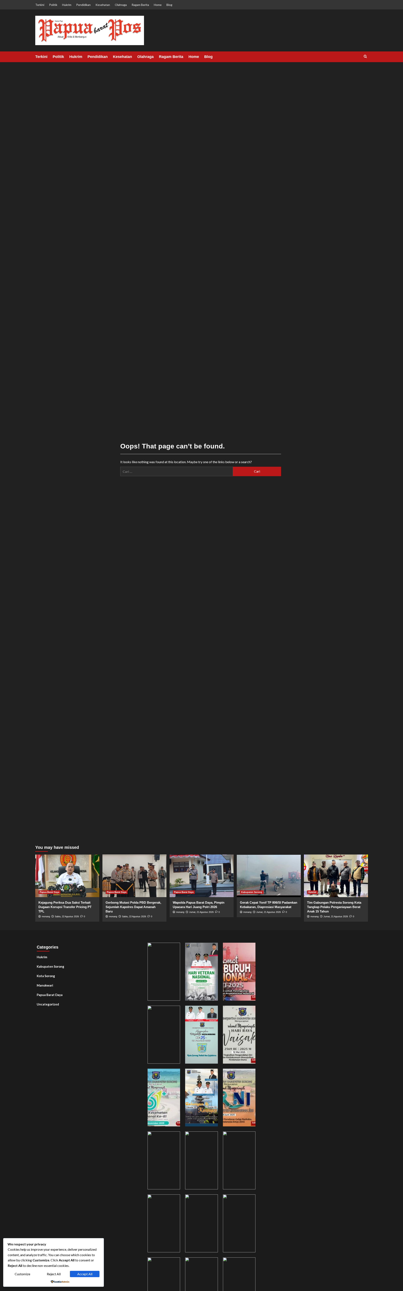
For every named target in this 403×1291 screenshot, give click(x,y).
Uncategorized (48, 1004)
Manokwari (45, 985)
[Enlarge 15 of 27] (250, 1200)
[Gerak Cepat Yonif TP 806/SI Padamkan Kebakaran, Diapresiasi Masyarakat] (269, 876)
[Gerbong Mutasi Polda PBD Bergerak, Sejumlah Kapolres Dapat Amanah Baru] (134, 876)
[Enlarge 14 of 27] (212, 1200)
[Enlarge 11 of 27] (212, 1137)
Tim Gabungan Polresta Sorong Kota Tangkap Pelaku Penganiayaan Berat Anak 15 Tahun (334, 907)
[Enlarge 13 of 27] (175, 1200)
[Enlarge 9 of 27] (250, 1074)
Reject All (54, 1274)
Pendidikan (83, 5)
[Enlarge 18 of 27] (250, 1263)
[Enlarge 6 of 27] (250, 1011)
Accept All (84, 1274)
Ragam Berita (140, 5)
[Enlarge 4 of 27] (175, 1011)
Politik (53, 5)
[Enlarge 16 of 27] (175, 1263)
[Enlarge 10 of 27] (175, 1137)
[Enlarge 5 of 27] (212, 1011)
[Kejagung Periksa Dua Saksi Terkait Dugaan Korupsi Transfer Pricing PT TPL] (67, 876)
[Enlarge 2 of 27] (212, 948)
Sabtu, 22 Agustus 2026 (67, 916)
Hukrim (66, 5)
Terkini (39, 5)
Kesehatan (103, 5)
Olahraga (121, 5)
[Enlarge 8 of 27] (212, 1074)
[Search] (365, 56)
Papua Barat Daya (49, 892)
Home (158, 5)
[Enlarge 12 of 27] (250, 1137)
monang (46, 916)
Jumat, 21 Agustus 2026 (201, 912)
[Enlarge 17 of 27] (212, 1263)
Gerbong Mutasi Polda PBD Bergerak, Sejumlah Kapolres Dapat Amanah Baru (133, 907)
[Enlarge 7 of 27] (175, 1074)
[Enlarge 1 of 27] (175, 948)
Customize (22, 1274)
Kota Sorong (46, 976)
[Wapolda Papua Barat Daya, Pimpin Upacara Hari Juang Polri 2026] (202, 876)
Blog (169, 5)
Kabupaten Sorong (251, 892)
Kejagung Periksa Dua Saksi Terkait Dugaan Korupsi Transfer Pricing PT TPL (65, 907)
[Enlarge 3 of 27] (250, 948)
